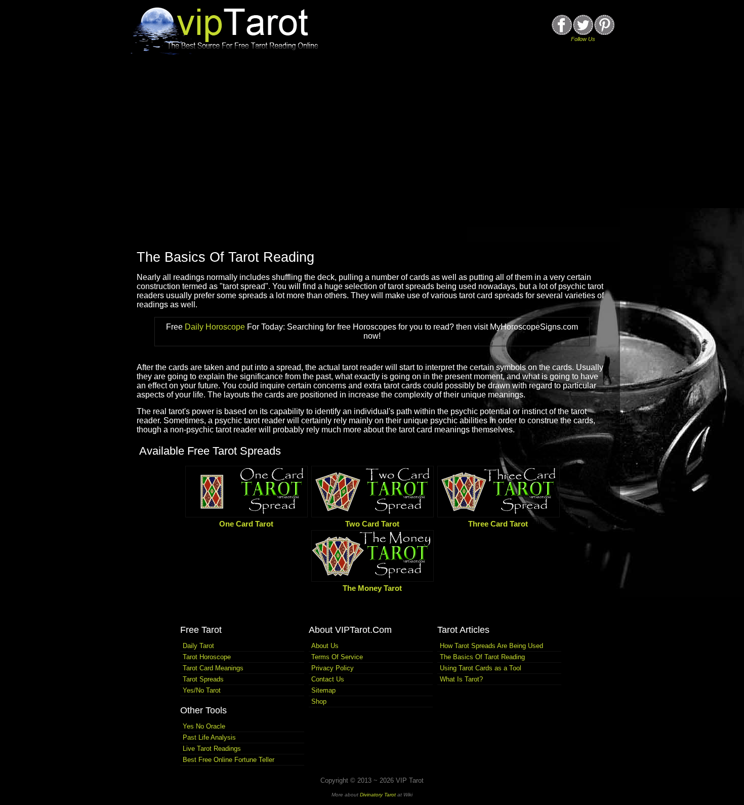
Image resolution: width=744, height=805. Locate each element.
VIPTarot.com (228, 29)
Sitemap (323, 690)
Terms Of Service (337, 657)
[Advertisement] (372, 156)
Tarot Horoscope (207, 657)
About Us (325, 646)
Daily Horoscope (215, 327)
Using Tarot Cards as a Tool (480, 668)
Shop (318, 701)
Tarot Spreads (203, 679)
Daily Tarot (198, 646)
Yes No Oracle (204, 726)
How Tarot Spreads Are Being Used (491, 646)
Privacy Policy (332, 668)
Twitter (583, 25)
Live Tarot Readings (212, 748)
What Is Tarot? (461, 679)
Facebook (562, 25)
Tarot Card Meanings (213, 668)
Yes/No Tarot (202, 690)
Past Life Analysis (209, 737)
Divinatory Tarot (378, 794)
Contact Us (327, 679)
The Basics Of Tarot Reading (225, 257)
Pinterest (604, 25)
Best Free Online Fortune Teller (228, 759)
